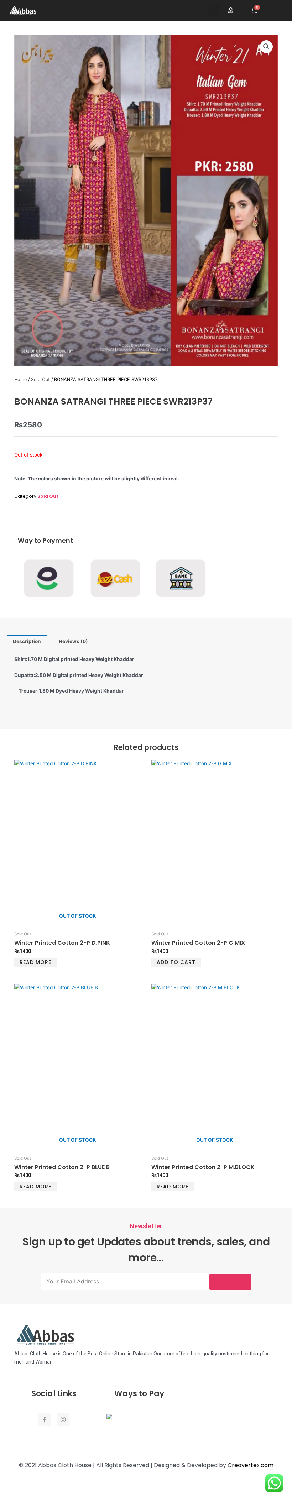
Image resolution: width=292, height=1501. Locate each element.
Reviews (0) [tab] (73, 641)
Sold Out (40, 379)
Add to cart (176, 962)
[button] (213, 10)
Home (20, 379)
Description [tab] (27, 641)
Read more (35, 962)
